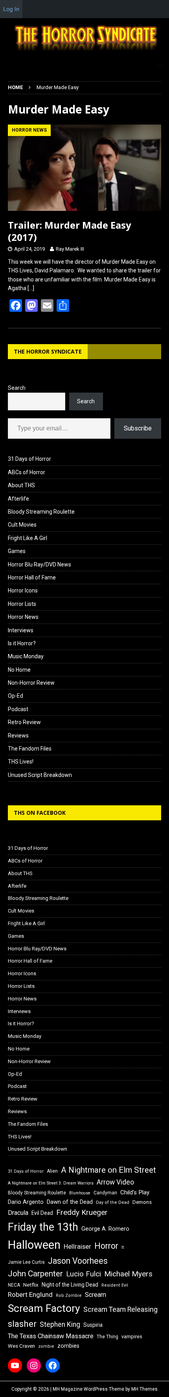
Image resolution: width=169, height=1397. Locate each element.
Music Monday (26, 656)
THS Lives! (20, 761)
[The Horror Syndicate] (84, 52)
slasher (22, 1324)
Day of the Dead (112, 1202)
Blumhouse (79, 1193)
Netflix (31, 1285)
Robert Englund (30, 1294)
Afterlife (18, 498)
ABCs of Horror (26, 472)
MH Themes (144, 1389)
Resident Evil (114, 1285)
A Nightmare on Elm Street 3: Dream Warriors (51, 1183)
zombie (46, 1346)
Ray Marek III (70, 249)
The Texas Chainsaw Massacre (51, 1336)
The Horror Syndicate (48, 351)
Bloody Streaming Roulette (41, 512)
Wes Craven (21, 1346)
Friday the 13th (43, 1227)
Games (17, 551)
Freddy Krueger (82, 1212)
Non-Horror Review (31, 683)
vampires (131, 1336)
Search (17, 388)
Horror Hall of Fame (32, 577)
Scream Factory (44, 1308)
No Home (19, 670)
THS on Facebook (40, 812)
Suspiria (93, 1325)
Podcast (18, 709)
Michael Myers (128, 1273)
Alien (52, 1171)
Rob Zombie (69, 1295)
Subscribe (138, 428)
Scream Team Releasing (120, 1309)
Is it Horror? (22, 643)
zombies (68, 1346)
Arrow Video (115, 1182)
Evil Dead (42, 1213)
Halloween (34, 1245)
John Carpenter (35, 1273)
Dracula (18, 1212)
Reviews (18, 735)
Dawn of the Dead (70, 1201)
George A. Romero (105, 1228)
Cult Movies (22, 525)
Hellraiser (77, 1246)
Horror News (23, 617)
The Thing (107, 1336)
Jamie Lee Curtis (26, 1262)
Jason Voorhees (78, 1261)
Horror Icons (23, 590)
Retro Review (24, 722)
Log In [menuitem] (11, 9)
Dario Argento (26, 1202)
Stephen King (60, 1324)
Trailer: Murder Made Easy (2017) (69, 231)
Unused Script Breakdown (40, 775)
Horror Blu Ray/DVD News (39, 564)
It (122, 1247)
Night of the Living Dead (70, 1285)
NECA (14, 1285)
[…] (31, 288)
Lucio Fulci (83, 1274)
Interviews (20, 630)
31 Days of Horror (29, 459)
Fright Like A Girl (27, 538)
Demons (142, 1202)
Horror (106, 1246)
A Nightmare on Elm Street (108, 1170)
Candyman (105, 1193)
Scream (95, 1294)
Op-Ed (15, 696)
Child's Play (134, 1192)
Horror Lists (22, 604)
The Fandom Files (29, 748)
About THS (21, 485)
